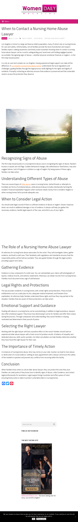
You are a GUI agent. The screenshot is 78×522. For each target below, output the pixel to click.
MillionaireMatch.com (29, 495)
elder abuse (38, 38)
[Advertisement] (39, 92)
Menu (7, 21)
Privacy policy (41, 519)
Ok (33, 519)
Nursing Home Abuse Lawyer (54, 38)
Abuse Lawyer (27, 38)
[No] (75, 517)
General (4, 38)
